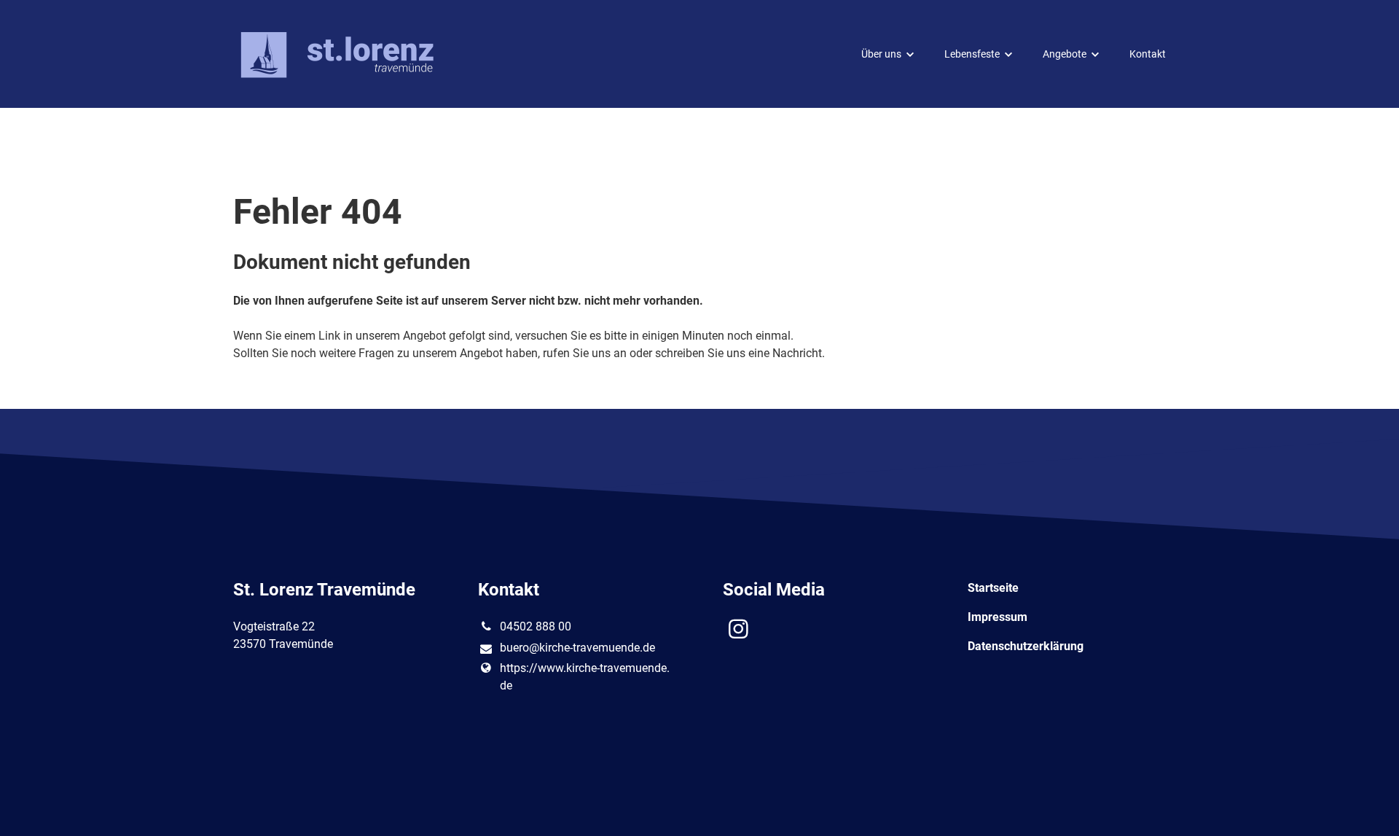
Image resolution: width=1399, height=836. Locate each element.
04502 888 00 (535, 626)
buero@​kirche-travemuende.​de (577, 648)
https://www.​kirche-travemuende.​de (585, 676)
